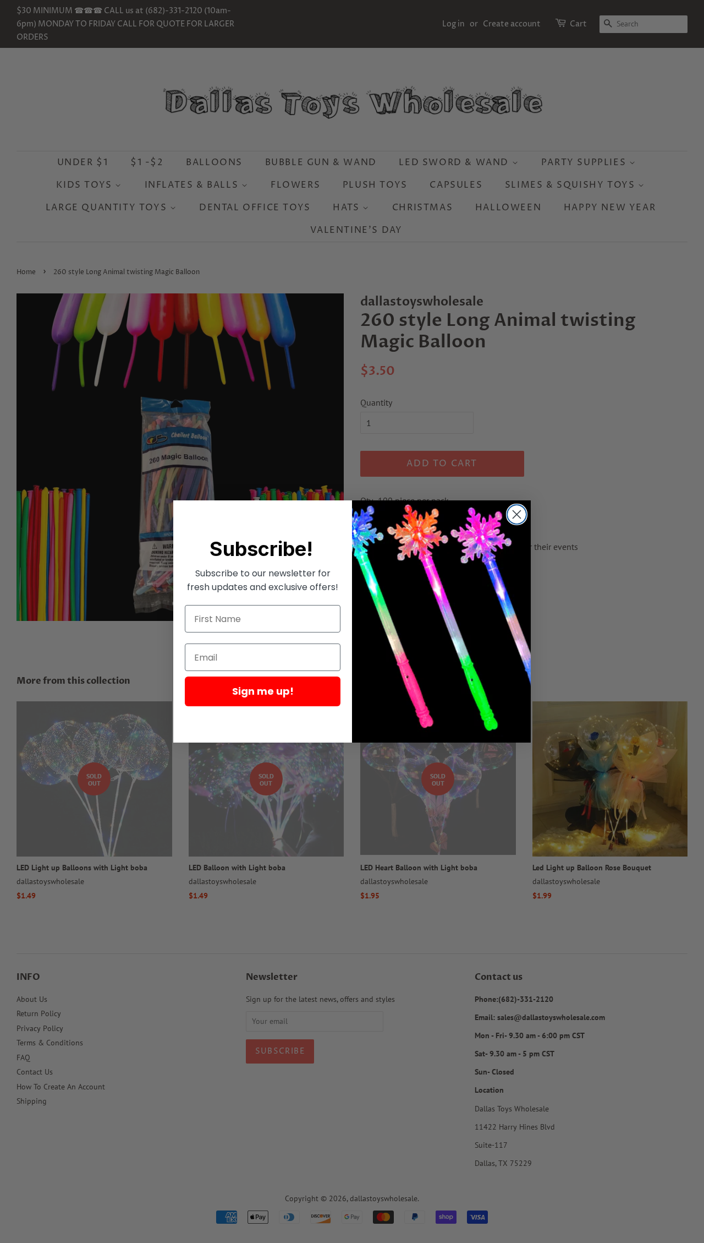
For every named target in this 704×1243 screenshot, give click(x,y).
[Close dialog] (516, 514)
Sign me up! (263, 691)
